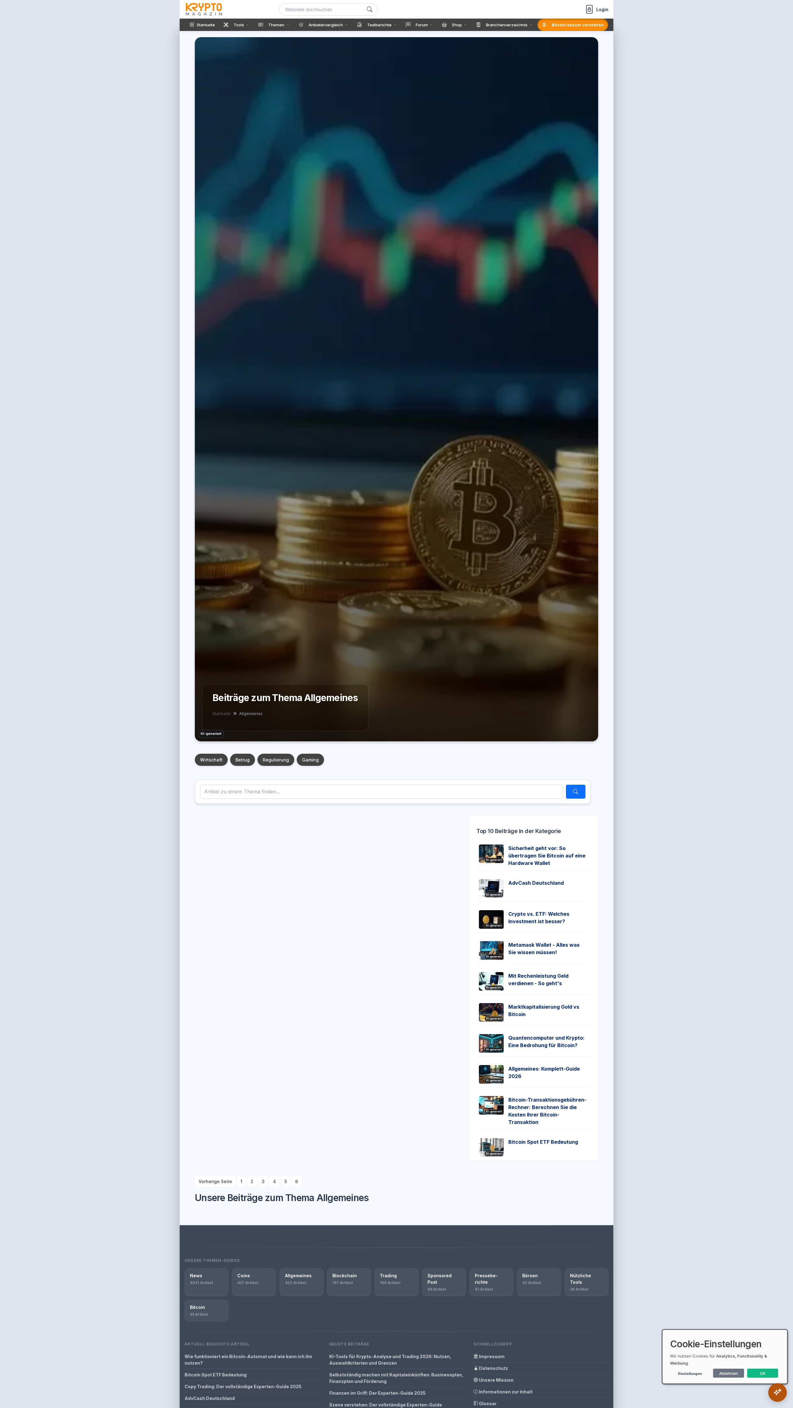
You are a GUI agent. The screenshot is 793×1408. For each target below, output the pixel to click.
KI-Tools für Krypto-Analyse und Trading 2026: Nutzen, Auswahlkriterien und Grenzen (390, 1360)
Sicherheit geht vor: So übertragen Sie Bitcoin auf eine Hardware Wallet (546, 855)
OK (763, 1373)
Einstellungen (690, 1373)
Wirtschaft (211, 759)
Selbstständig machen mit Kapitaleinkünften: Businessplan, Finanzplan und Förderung (396, 1378)
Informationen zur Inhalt (505, 1391)
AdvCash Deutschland (536, 883)
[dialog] (725, 1356)
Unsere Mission (496, 1380)
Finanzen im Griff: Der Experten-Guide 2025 (377, 1393)
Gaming (310, 759)
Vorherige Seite (215, 1181)
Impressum (491, 1356)
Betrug (242, 759)
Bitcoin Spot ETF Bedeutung (543, 1142)
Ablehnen (728, 1373)
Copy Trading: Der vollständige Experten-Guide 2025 (243, 1386)
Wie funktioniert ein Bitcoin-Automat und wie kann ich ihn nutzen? (248, 1360)
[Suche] (369, 9)
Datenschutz (493, 1368)
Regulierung (276, 759)
